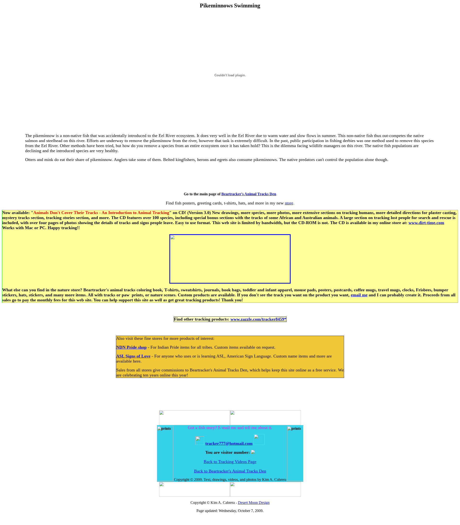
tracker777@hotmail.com (229, 443)
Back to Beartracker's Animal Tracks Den (230, 471)
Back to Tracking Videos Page (230, 461)
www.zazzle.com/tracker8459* (258, 319)
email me (359, 294)
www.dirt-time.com (426, 222)
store (289, 203)
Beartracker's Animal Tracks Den (248, 194)
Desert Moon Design (254, 503)
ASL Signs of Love (133, 356)
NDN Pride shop (131, 347)
